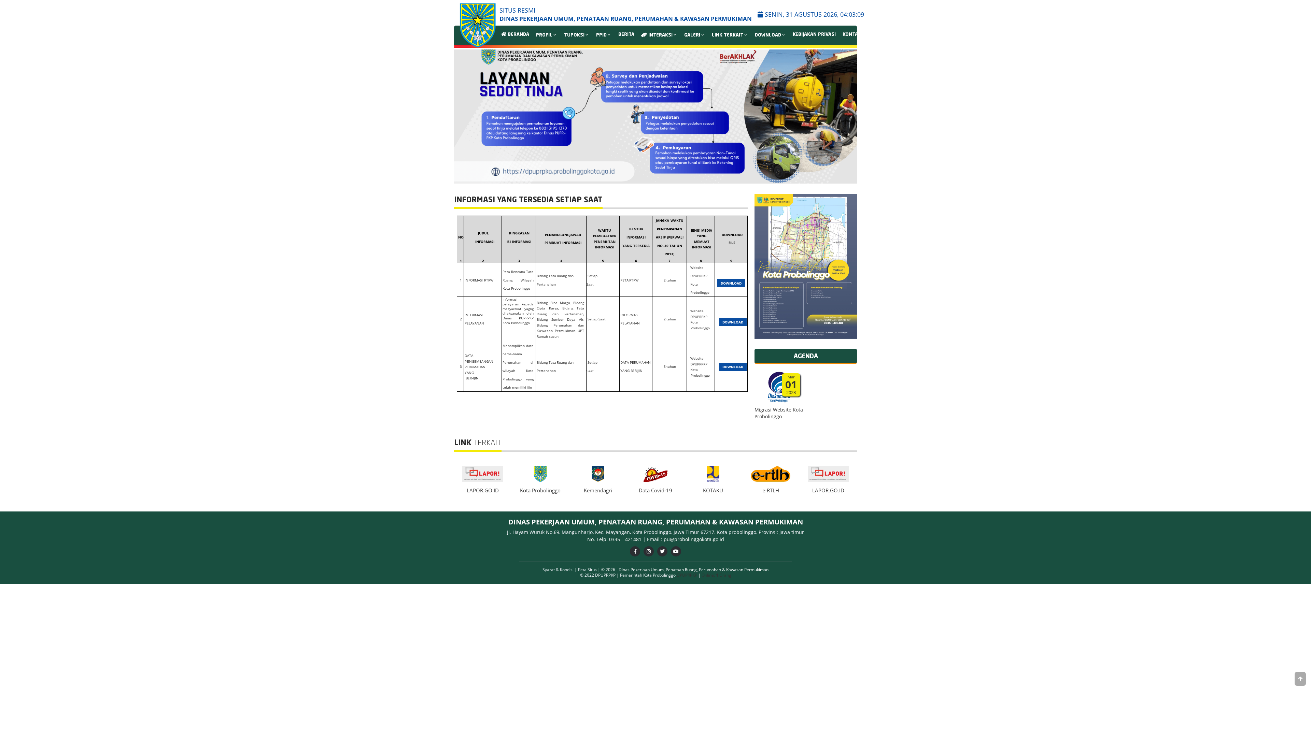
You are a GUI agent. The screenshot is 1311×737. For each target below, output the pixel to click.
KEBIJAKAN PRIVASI (814, 34)
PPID (601, 35)
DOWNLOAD (768, 35)
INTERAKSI (660, 35)
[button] (849, 116)
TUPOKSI (574, 35)
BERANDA (517, 34)
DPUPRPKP (687, 575)
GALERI (692, 35)
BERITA (626, 34)
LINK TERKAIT (727, 35)
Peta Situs (588, 570)
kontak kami (858, 34)
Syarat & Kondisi (558, 570)
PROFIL (544, 35)
